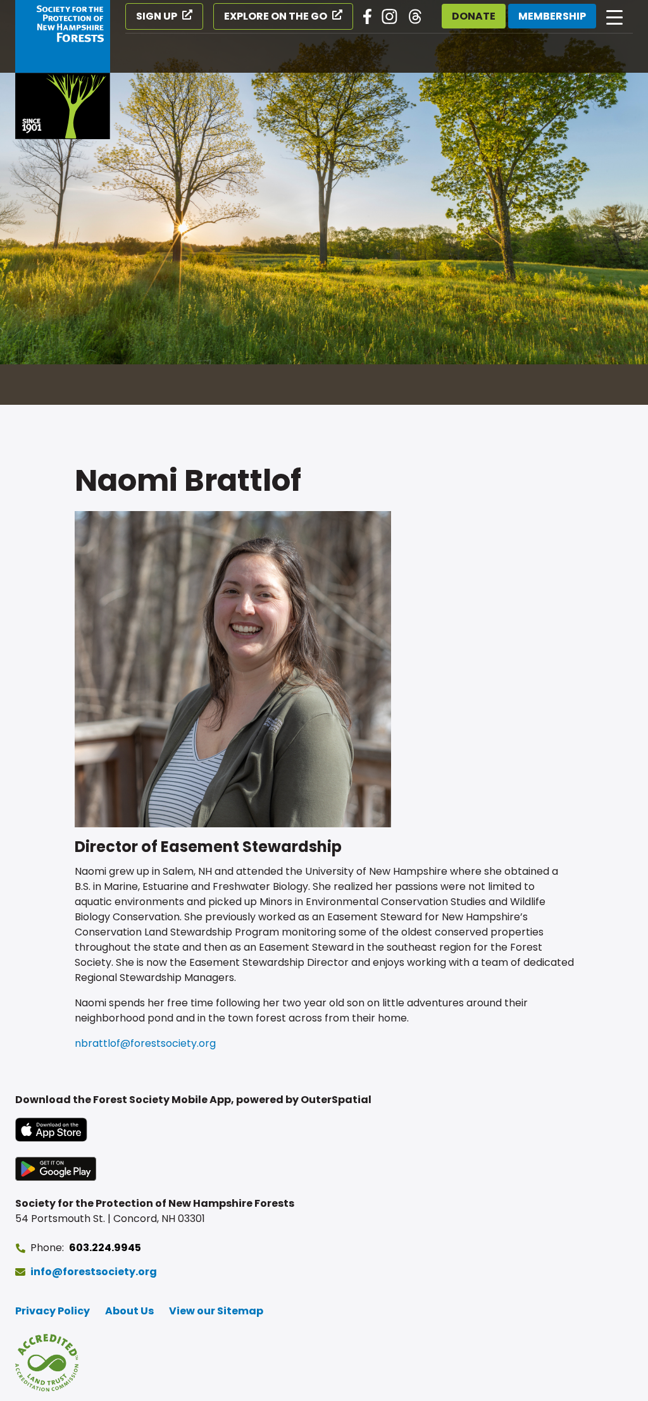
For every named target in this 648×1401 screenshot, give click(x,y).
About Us (129, 1311)
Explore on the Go (275, 16)
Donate (473, 16)
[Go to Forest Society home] (62, 69)
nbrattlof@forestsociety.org (145, 1043)
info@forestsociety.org (93, 1271)
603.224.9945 (105, 1247)
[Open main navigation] (614, 16)
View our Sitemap (216, 1311)
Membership (552, 16)
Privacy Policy (52, 1311)
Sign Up (156, 16)
